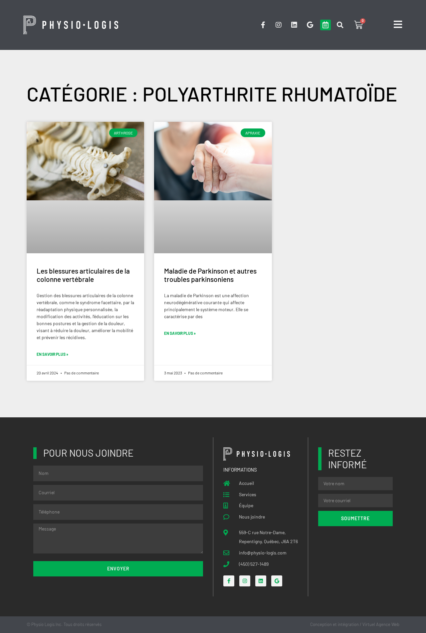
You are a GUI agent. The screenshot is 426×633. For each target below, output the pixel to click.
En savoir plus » (52, 354)
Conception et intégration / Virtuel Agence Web (354, 624)
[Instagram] (278, 25)
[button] (340, 25)
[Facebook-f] (263, 25)
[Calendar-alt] (325, 25)
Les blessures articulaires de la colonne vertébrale (83, 275)
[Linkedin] (294, 25)
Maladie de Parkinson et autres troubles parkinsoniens (210, 275)
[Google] (310, 25)
